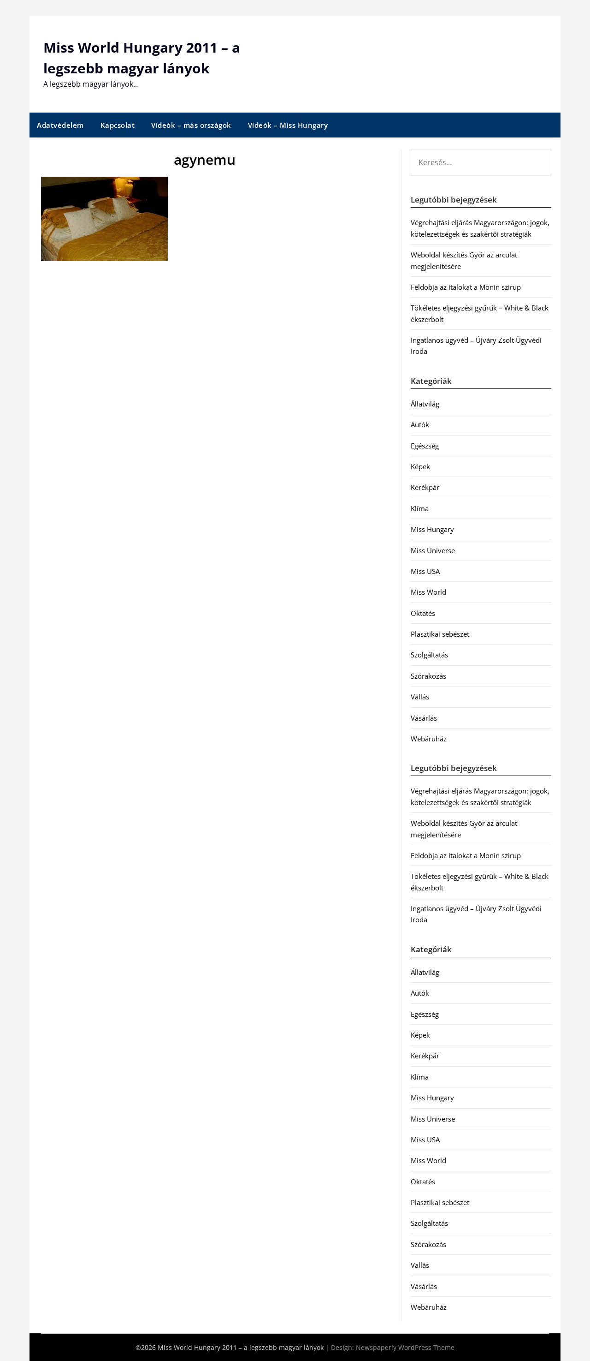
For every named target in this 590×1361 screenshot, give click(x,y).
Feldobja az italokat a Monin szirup (466, 287)
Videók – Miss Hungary (288, 125)
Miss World (428, 592)
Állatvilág (425, 403)
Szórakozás (428, 675)
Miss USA (425, 571)
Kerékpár (425, 487)
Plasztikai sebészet (440, 634)
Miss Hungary (432, 529)
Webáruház (429, 738)
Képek (420, 466)
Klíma (420, 508)
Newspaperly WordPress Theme (405, 1347)
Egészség (425, 445)
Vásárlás (424, 717)
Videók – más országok (191, 125)
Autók (420, 424)
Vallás (420, 696)
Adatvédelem (60, 125)
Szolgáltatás (429, 654)
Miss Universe (433, 550)
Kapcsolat (117, 125)
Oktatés (423, 613)
